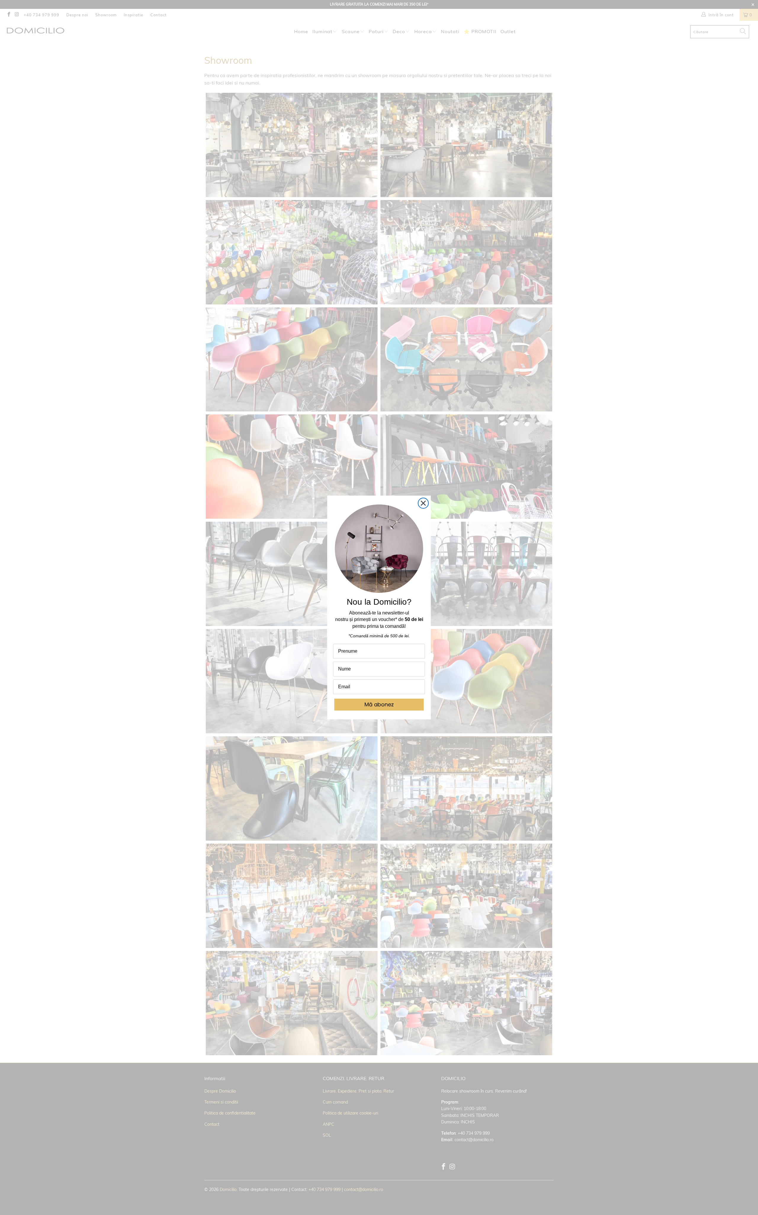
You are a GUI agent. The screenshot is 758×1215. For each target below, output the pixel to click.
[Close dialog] (423, 503)
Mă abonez (379, 704)
